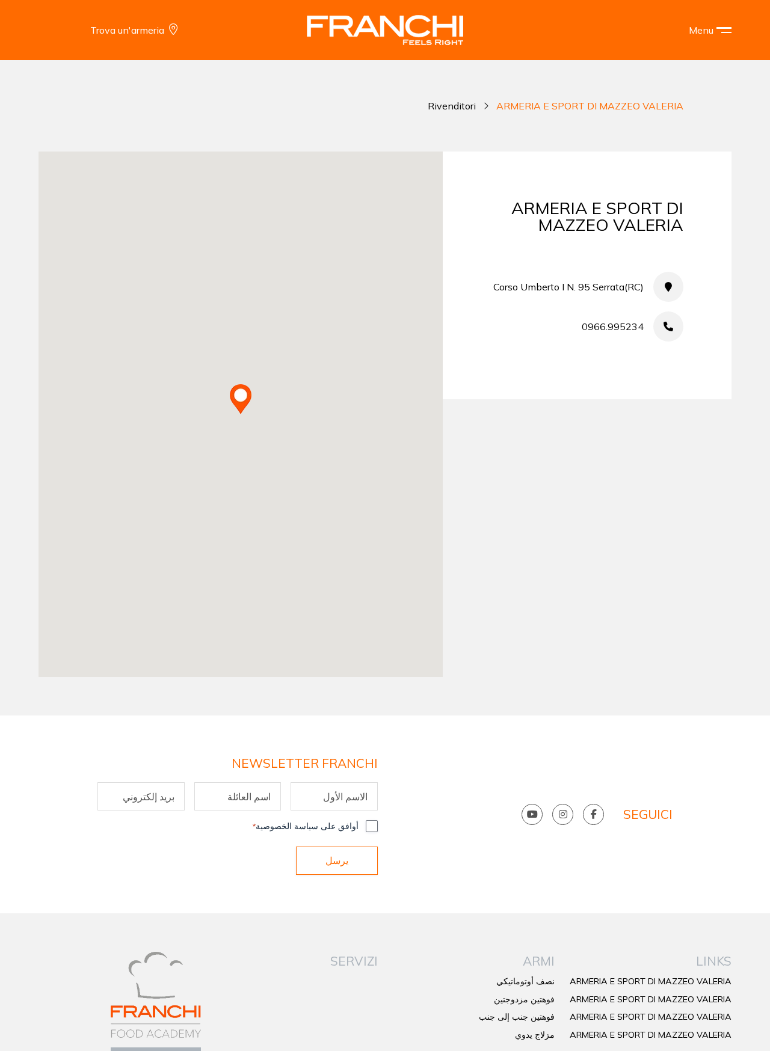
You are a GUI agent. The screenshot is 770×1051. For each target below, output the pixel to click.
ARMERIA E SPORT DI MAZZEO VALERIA (651, 981)
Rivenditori (452, 106)
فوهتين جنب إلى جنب (517, 1016)
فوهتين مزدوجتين (524, 999)
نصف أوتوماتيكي (525, 981)
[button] (701, 30)
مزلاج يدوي (535, 1034)
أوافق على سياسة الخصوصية (306, 826)
